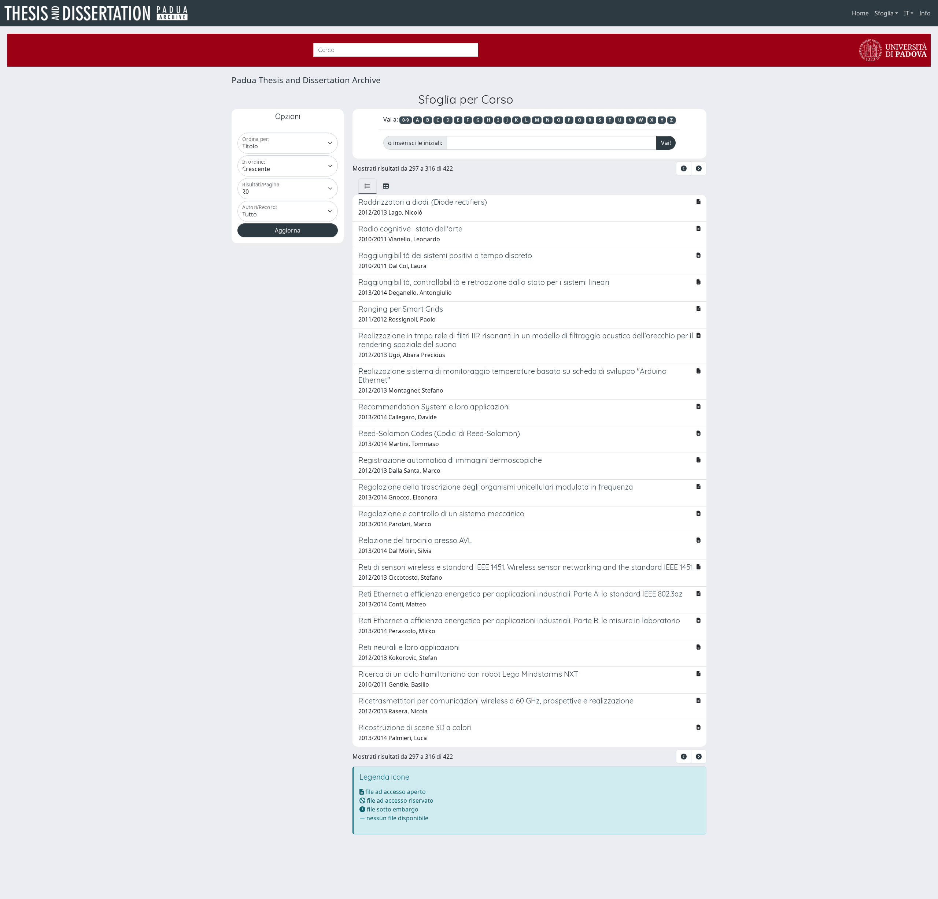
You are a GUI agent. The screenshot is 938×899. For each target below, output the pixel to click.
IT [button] (906, 13)
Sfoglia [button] (884, 13)
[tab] (367, 186)
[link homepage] (98, 13)
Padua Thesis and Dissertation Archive (306, 80)
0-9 (405, 120)
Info (925, 13)
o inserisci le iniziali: (415, 143)
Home (860, 13)
